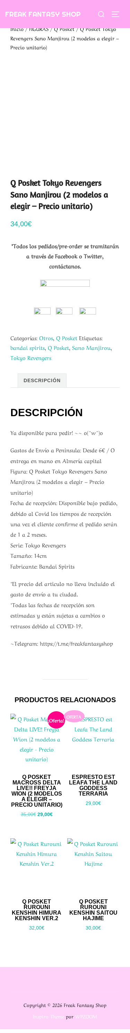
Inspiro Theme (48, 1016)
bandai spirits (27, 347)
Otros (46, 337)
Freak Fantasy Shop (43, 14)
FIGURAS (39, 28)
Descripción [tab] (42, 380)
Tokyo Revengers (30, 357)
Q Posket (64, 28)
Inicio (17, 28)
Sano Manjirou (91, 347)
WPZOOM (86, 1016)
